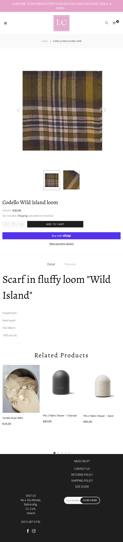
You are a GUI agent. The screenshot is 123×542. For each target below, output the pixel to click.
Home (45, 41)
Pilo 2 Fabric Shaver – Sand (98, 416)
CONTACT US (82, 469)
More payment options (61, 244)
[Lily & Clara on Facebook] (28, 531)
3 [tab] (62, 452)
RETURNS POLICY (82, 474)
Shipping (23, 216)
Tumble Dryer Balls (12, 418)
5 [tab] (69, 452)
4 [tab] (65, 452)
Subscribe (90, 500)
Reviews (70, 264)
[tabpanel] (21, 395)
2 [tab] (58, 452)
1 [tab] (54, 453)
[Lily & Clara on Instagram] (34, 531)
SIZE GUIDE (82, 486)
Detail (51, 264)
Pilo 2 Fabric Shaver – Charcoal (60, 415)
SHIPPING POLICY (82, 480)
